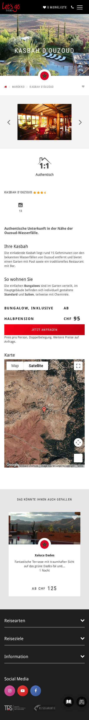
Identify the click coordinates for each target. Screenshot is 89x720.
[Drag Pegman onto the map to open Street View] (78, 458)
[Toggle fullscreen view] (78, 366)
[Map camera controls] (78, 442)
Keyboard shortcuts (28, 466)
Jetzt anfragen (45, 329)
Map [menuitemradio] (15, 365)
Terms (80, 466)
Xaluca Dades (44, 555)
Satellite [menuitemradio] (36, 365)
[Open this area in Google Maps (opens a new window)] (12, 465)
